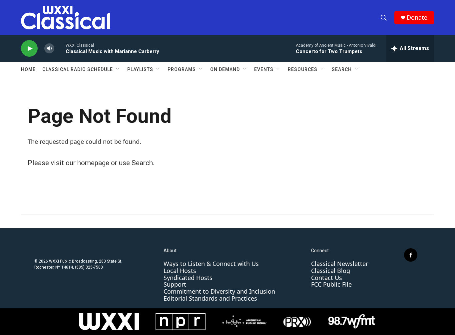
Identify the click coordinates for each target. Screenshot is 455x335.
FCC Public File (331, 284)
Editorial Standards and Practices (210, 298)
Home (28, 69)
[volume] (49, 48)
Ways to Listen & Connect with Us (211, 264)
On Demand (225, 69)
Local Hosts (180, 271)
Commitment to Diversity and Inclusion (219, 291)
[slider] (60, 48)
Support (175, 284)
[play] (29, 48)
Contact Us (326, 278)
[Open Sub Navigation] (118, 69)
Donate (417, 17)
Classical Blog (330, 271)
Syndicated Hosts (188, 278)
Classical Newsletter (339, 264)
